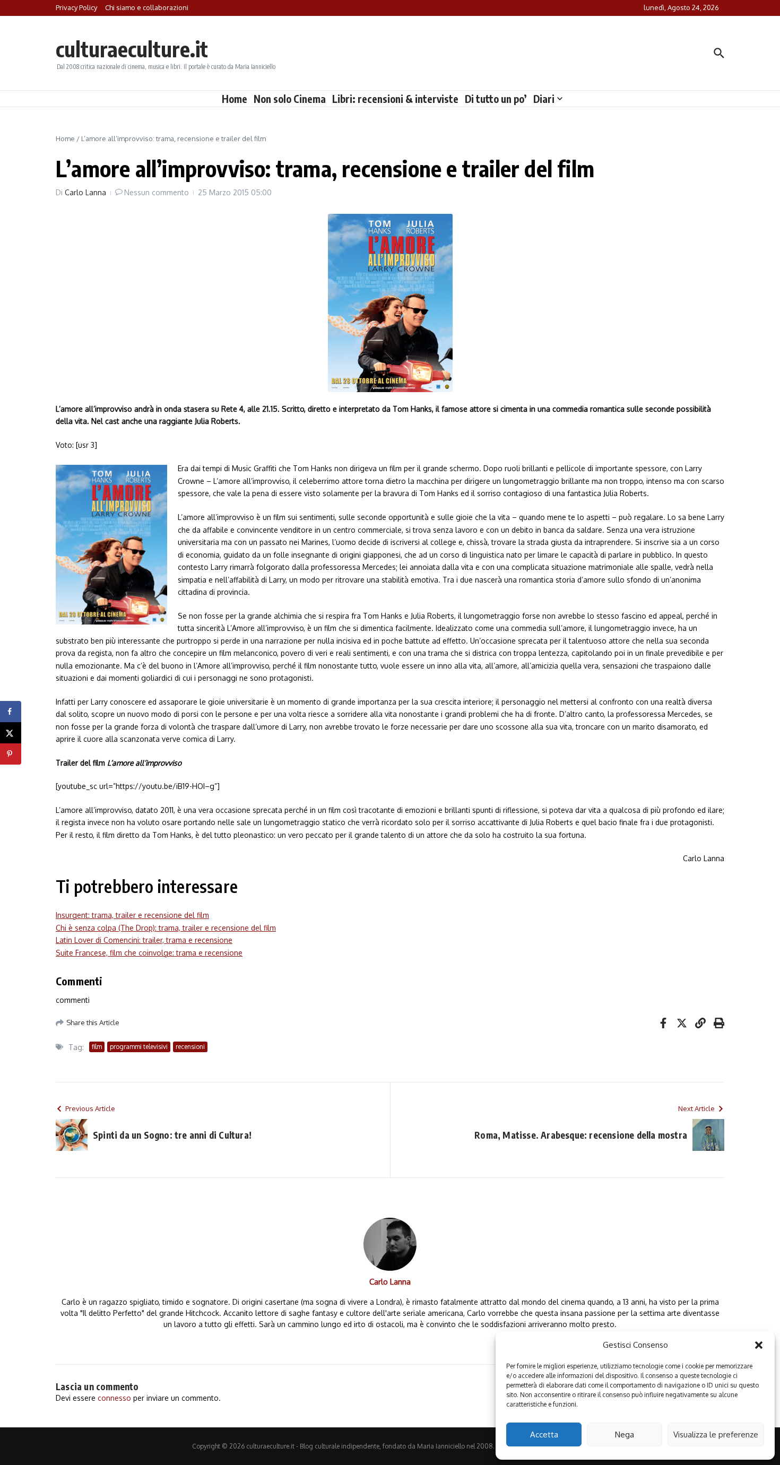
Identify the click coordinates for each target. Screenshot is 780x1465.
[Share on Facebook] (10, 711)
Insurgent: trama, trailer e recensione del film (132, 915)
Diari (543, 98)
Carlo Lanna (85, 192)
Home (234, 98)
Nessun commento (156, 192)
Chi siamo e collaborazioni (146, 7)
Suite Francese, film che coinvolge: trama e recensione (149, 952)
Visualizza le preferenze (715, 1434)
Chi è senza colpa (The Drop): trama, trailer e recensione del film (166, 927)
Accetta (544, 1434)
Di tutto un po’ (496, 98)
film (97, 1047)
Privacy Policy (76, 7)
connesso (114, 1397)
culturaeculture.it (132, 49)
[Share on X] (10, 732)
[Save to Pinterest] (10, 754)
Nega (624, 1434)
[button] (758, 1345)
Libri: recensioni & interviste (395, 98)
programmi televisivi (139, 1047)
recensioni (190, 1047)
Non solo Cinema (290, 98)
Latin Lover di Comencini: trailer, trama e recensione (144, 939)
